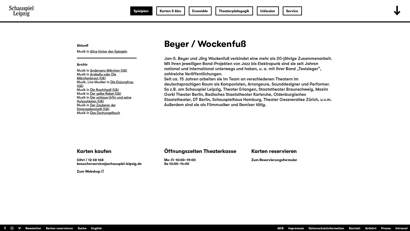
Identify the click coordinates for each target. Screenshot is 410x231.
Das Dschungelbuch (105, 113)
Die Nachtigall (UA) (104, 90)
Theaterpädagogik (234, 11)
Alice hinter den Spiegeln (108, 51)
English (96, 228)
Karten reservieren (59, 228)
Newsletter (33, 228)
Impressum (296, 228)
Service (292, 11)
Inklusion (267, 11)
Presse (386, 228)
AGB (280, 228)
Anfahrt (370, 228)
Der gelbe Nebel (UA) (105, 94)
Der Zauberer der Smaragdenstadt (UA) (96, 107)
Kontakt (354, 228)
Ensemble (200, 11)
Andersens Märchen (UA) (108, 71)
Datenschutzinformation (326, 228)
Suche (82, 228)
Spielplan (141, 11)
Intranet (401, 228)
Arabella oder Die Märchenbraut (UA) (96, 76)
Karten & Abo (170, 11)
